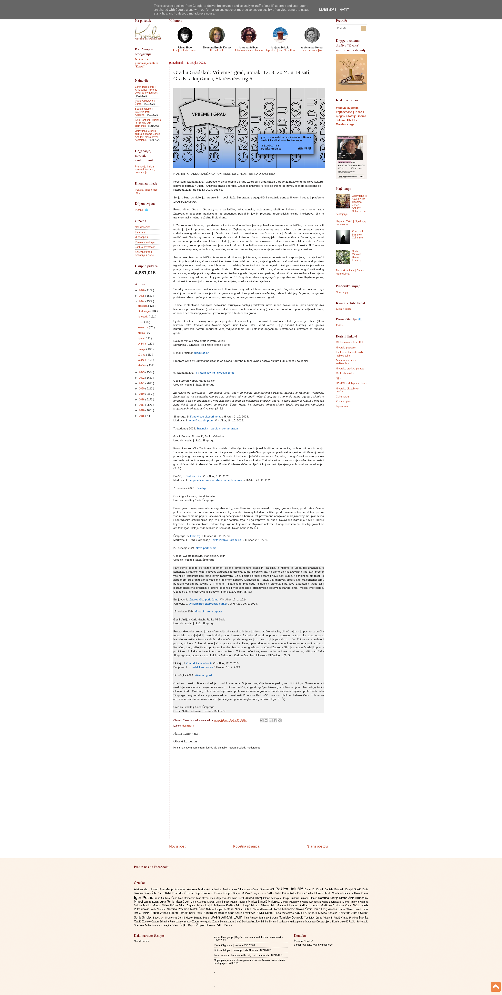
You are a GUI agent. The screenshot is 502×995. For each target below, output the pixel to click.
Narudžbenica (142, 227)
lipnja (141, 338)
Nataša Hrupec (215, 909)
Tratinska (202, 428)
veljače (142, 359)
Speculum (159, 917)
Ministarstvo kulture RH (349, 342)
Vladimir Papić (332, 917)
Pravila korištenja (145, 242)
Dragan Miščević (243, 893)
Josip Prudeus (291, 898)
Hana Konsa (361, 893)
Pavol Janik (361, 909)
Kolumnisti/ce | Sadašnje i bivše (144, 253)
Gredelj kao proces (201, 667)
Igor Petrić (144, 897)
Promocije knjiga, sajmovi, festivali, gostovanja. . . (145, 169)
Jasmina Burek (236, 898)
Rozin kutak (217, 50)
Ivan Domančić (187, 898)
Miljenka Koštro (225, 905)
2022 (142, 377)
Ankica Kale (230, 889)
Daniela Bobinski (335, 889)
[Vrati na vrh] (496, 987)
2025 (142, 295)
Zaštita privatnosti (145, 247)
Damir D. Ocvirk (315, 889)
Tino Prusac (251, 917)
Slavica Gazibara (306, 912)
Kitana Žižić (347, 898)
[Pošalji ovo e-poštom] (262, 720)
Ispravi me (342, 406)
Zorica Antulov (251, 921)
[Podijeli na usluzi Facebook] (275, 720)
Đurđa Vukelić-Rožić (344, 921)
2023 (142, 372)
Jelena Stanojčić (272, 898)
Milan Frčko (170, 905)
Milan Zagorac (188, 905)
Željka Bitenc (172, 925)
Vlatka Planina (350, 917)
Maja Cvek (183, 901)
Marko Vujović (351, 901)
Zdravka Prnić (168, 921)
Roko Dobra (196, 913)
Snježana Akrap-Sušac (353, 912)
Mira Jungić (243, 905)
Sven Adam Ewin (227, 917)
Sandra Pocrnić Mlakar (219, 912)
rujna (141, 322)
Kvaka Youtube (343, 308)
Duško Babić (274, 893)
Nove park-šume (206, 548)
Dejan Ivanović (204, 893)
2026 (142, 290)
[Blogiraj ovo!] (266, 720)
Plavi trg (201, 488)
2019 (142, 394)
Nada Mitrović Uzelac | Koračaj (356, 256)
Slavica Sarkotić (328, 912)
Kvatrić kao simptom (201, 420)
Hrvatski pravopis (346, 347)
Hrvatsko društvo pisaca (350, 368)
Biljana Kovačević (249, 889)
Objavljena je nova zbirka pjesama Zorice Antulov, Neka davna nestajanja (147, 135)
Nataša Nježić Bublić (238, 909)
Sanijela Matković (246, 912)
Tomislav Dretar (313, 917)
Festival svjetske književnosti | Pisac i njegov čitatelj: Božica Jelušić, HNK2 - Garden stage (351, 116)
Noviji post (177, 846)
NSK (338, 378)
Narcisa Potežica (178, 909)
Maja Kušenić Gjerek (202, 901)
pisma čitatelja (305, 921)
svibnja (142, 343)
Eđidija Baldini (305, 893)
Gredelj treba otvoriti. (199, 663)
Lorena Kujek (152, 901)
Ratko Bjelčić (142, 912)
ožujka (142, 354)
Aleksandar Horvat (146, 889)
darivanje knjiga (288, 921)
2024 (142, 301)
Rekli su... (341, 325)
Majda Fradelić (239, 901)
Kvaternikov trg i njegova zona (215, 372)
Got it (344, 9)
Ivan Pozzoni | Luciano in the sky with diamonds (148, 122)
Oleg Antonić (330, 909)
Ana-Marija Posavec (173, 889)
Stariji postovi (317, 846)
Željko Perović (224, 925)
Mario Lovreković (332, 901)
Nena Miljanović (285, 909)
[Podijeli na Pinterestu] (280, 720)
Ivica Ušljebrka (218, 898)
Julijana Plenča (309, 898)
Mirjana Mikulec (261, 905)
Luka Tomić (168, 901)
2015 (142, 415)
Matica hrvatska (345, 373)
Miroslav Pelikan (299, 905)
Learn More (327, 9)
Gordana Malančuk (343, 893)
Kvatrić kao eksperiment (205, 416)
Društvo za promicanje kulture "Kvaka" (146, 63)
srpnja (142, 332)
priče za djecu (322, 921)
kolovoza (143, 327)
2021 (142, 383)
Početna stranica (246, 846)
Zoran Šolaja (220, 921)
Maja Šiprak (223, 901)
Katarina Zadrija (328, 898)
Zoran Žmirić (234, 921)
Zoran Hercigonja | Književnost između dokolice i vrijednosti (146, 89)
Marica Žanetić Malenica (264, 901)
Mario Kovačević (312, 901)
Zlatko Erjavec (184, 921)
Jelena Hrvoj (254, 898)
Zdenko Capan (151, 921)
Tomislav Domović (291, 917)
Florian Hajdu (323, 893)
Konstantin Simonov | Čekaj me (358, 234)
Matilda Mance (152, 905)
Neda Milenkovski (263, 909)
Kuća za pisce (344, 401)
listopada (143, 316)
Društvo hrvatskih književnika (346, 362)
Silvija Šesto (265, 912)
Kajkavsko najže (312, 50)
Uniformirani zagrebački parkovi (208, 603)
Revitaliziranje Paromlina (226, 539)
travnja (142, 349)
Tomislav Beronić (269, 917)
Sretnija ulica (194, 476)
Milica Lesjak (205, 905)
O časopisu (141, 237)
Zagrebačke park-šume (203, 599)
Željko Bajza (188, 925)
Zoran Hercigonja (202, 921)
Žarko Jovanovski (154, 925)
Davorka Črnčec (183, 893)
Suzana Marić (202, 917)
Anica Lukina (214, 889)
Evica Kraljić (289, 893)
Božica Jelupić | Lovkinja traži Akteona (144, 111)
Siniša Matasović (284, 912)
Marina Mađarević (291, 901)
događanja (188, 725)
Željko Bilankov (206, 925)
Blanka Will (268, 889)
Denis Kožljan (223, 893)
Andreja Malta (196, 889)
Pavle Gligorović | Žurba (227, 945)
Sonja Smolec (143, 917)
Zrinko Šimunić (270, 921)
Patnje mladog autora (185, 50)
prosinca (143, 305)
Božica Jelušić (290, 889)
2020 (142, 388)
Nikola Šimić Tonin (308, 909)
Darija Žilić (151, 893)
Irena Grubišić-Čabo (166, 898)
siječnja (142, 365)
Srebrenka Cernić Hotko (179, 917)
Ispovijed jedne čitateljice (280, 50)
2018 (142, 399)
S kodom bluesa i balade (249, 50)
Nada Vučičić (158, 909)
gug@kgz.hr (201, 352)
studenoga (144, 311)
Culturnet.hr (342, 396)
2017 (142, 404)
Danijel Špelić (353, 889)
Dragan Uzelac (260, 893)
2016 (142, 410)
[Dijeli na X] (271, 720)
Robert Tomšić (179, 912)
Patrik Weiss (347, 909)
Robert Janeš (159, 912)
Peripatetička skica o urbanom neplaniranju (215, 480)
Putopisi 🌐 (141, 209)
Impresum (140, 232)
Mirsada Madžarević (323, 905)
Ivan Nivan (202, 898)
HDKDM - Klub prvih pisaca (351, 383)
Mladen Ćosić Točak (348, 905)
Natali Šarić (198, 909)
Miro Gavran (279, 905)
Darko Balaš (165, 893)
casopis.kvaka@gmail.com (317, 944)
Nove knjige (342, 292)
